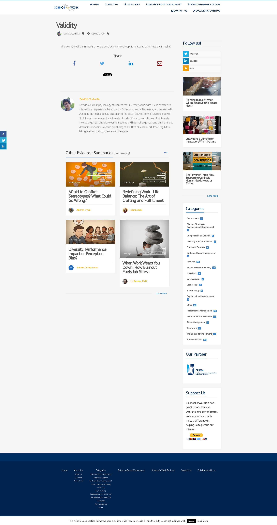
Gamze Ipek (136, 210)
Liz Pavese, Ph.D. (138, 281)
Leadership (205, 129)
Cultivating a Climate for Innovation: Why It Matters (201, 140)
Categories (101, 470)
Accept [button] (191, 521)
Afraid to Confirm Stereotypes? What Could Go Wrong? (90, 196)
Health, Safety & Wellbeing (154, 178)
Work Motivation (104, 182)
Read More (202, 521)
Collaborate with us (206, 470)
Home (64, 470)
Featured (100, 178)
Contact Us (186, 470)
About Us (78, 470)
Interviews (191, 273)
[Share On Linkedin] (3, 146)
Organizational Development (200, 296)
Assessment (193, 218)
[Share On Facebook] (3, 134)
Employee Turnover (196, 247)
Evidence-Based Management (209, 156)
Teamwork (107, 239)
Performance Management (199, 311)
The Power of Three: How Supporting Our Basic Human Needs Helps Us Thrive (200, 179)
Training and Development (199, 334)
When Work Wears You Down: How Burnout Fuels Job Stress (141, 267)
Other (108, 178)
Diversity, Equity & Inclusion (100, 174)
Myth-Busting (193, 290)
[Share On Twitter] (3, 140)
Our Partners (78, 481)
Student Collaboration (87, 267)
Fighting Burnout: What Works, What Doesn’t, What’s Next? (201, 102)
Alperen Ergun (83, 210)
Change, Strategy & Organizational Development (208, 119)
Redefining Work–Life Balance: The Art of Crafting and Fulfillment (142, 196)
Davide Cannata (71, 33)
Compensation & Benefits (198, 236)
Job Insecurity (193, 279)
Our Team (78, 478)
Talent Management (157, 182)
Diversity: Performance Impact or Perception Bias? (88, 253)
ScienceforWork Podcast (163, 470)
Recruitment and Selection (199, 316)
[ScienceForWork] (66, 7)
